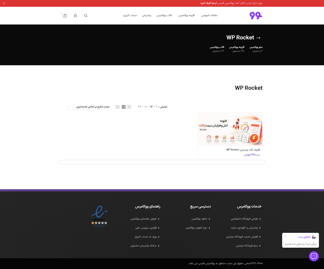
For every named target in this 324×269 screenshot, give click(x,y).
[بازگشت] (258, 38)
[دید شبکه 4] (117, 107)
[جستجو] (86, 15)
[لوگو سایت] (256, 15)
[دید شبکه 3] (123, 107)
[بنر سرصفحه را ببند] (4, 3)
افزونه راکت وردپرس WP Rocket (243, 150)
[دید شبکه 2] (129, 107)
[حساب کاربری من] (75, 15)
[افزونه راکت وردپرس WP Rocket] (230, 129)
